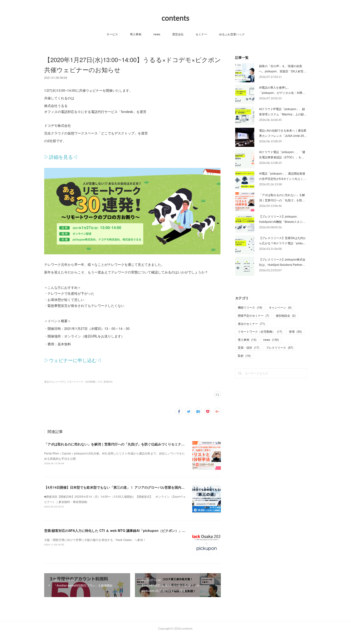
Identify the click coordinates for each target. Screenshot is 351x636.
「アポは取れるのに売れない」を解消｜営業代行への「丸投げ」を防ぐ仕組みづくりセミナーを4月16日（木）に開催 (132, 444)
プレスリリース (279, 347)
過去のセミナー (251, 323)
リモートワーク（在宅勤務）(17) (84, 381)
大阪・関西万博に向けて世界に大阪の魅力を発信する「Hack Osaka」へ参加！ (95, 540)
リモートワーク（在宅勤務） (260, 331)
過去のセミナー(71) (54, 381)
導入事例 (135, 34)
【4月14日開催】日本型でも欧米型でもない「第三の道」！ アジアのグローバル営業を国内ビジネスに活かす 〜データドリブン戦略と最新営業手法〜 (156, 487)
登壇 (295, 331)
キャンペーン (280, 307)
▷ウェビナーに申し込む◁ (72, 360)
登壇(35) (107, 381)
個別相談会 (286, 315)
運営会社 (178, 34)
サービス (112, 34)
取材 (244, 355)
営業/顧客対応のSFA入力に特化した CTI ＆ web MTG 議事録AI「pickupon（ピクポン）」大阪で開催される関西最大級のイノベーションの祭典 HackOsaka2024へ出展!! (173, 530)
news (156, 34)
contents (175, 17)
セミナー (201, 34)
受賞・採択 (248, 347)
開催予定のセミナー (253, 315)
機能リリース (250, 307)
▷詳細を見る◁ (61, 156)
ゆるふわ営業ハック (232, 34)
